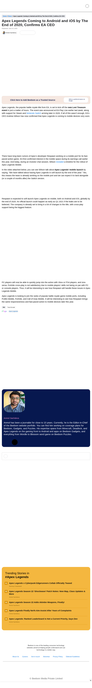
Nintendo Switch (33, 113)
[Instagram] (39, 667)
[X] (29, 32)
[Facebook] (25, 32)
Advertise (46, 656)
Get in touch (35, 656)
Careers (25, 656)
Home (5, 16)
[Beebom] (10, 6)
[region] (46, 685)
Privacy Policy (58, 656)
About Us (15, 656)
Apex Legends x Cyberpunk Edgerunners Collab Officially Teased (40, 583)
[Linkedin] (7, 442)
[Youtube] (44, 667)
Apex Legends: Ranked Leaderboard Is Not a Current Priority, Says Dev (43, 619)
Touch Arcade (11, 307)
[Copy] (33, 32)
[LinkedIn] (22, 32)
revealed (60, 162)
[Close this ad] (90, 680)
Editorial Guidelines (73, 656)
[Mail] (53, 667)
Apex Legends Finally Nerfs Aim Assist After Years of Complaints (40, 610)
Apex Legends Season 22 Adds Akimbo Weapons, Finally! (37, 602)
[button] (82, 6)
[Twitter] (15, 442)
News (10, 16)
